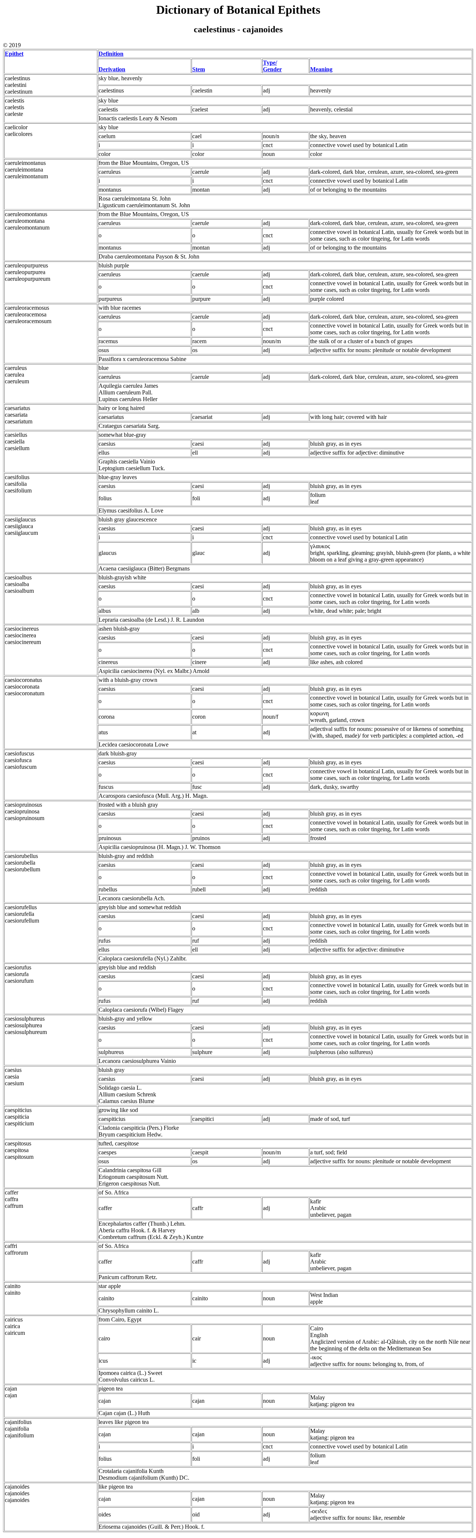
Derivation (112, 69)
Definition (111, 54)
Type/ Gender (272, 65)
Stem (198, 69)
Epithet (14, 54)
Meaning (321, 69)
